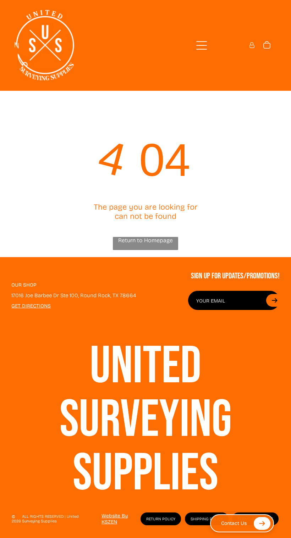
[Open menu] (201, 45)
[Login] (251, 45)
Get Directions (31, 306)
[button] (274, 300)
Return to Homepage (145, 240)
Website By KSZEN (114, 519)
